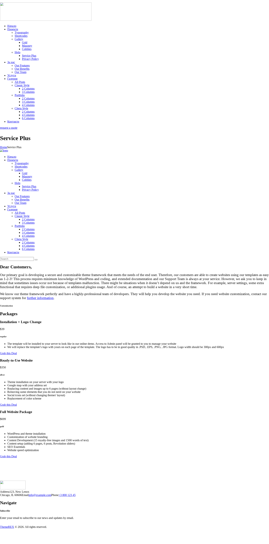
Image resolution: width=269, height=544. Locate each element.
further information (40, 298)
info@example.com (40, 495)
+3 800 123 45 (67, 495)
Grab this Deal (8, 353)
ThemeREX (7, 526)
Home (3, 147)
